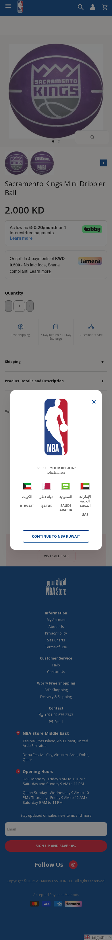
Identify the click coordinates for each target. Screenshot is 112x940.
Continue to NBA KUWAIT (56, 536)
